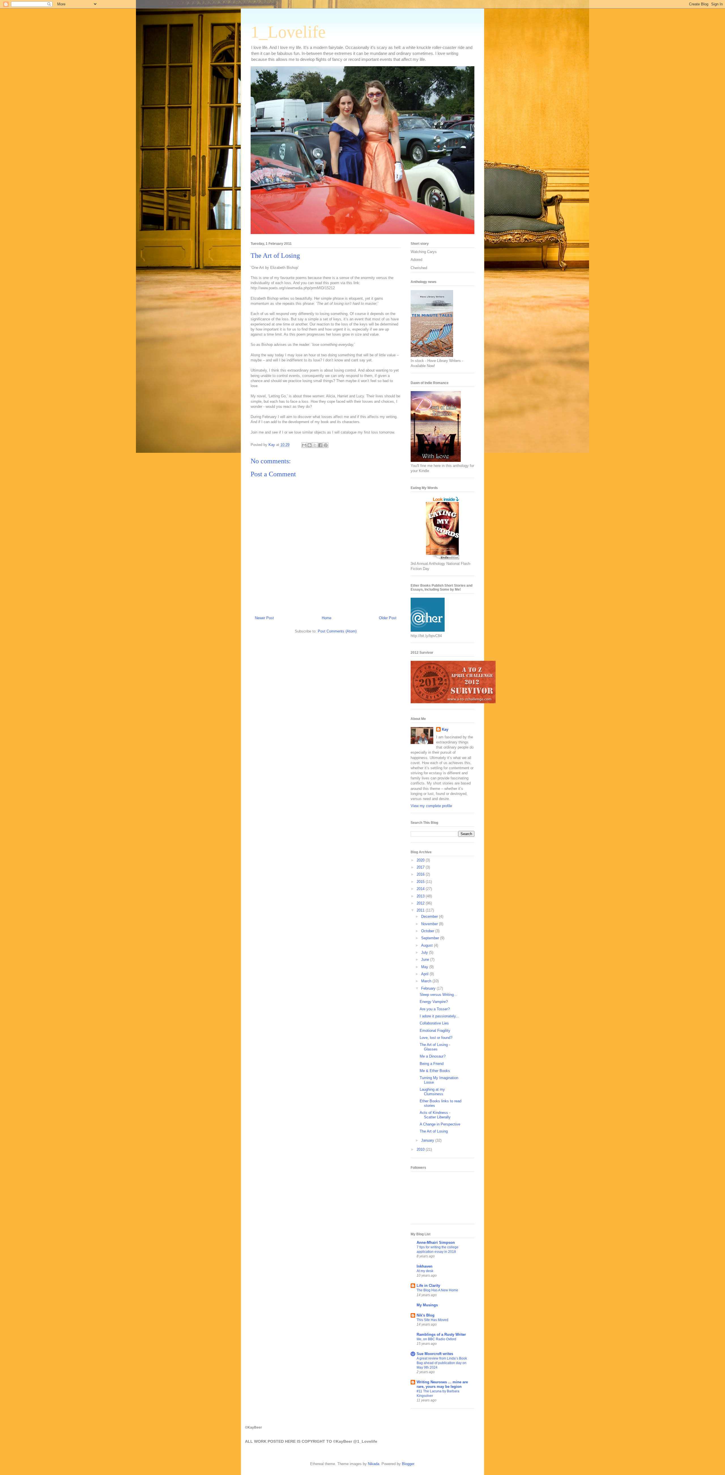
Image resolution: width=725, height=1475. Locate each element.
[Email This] (304, 445)
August (427, 945)
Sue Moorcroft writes (435, 1354)
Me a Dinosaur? (432, 1056)
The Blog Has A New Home (437, 1290)
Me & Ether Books (435, 1071)
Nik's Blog (425, 1315)
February (429, 988)
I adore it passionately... (439, 1016)
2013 (421, 896)
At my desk (425, 1271)
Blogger (408, 1464)
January (428, 1140)
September (430, 938)
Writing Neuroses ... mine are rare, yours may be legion (442, 1384)
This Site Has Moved (432, 1320)
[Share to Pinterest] (326, 445)
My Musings (427, 1305)
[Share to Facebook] (320, 445)
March (426, 981)
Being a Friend (431, 1064)
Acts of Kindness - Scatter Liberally (435, 1114)
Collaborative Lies (434, 1023)
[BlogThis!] (309, 445)
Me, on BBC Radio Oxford (436, 1339)
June (425, 959)
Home (326, 618)
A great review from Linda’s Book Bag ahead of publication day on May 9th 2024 (442, 1362)
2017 (421, 867)
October (428, 931)
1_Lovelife (288, 32)
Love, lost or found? (436, 1037)
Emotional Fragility (435, 1030)
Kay (445, 729)
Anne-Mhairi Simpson (436, 1242)
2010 (421, 1149)
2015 (421, 882)
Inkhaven (424, 1266)
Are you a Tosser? (435, 1009)
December (430, 916)
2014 (421, 889)
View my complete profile (431, 806)
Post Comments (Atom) (337, 631)
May (425, 967)
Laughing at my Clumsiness (432, 1091)
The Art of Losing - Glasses (435, 1047)
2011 (421, 910)
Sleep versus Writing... (438, 994)
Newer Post (264, 618)
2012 (421, 903)
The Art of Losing (434, 1131)
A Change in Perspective (440, 1124)
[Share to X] (315, 445)
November (430, 924)
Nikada (373, 1464)
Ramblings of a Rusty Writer (441, 1334)
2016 (421, 874)
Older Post (387, 618)
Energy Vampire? (434, 1002)
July (425, 952)
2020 (421, 860)
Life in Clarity (428, 1285)
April (425, 974)
